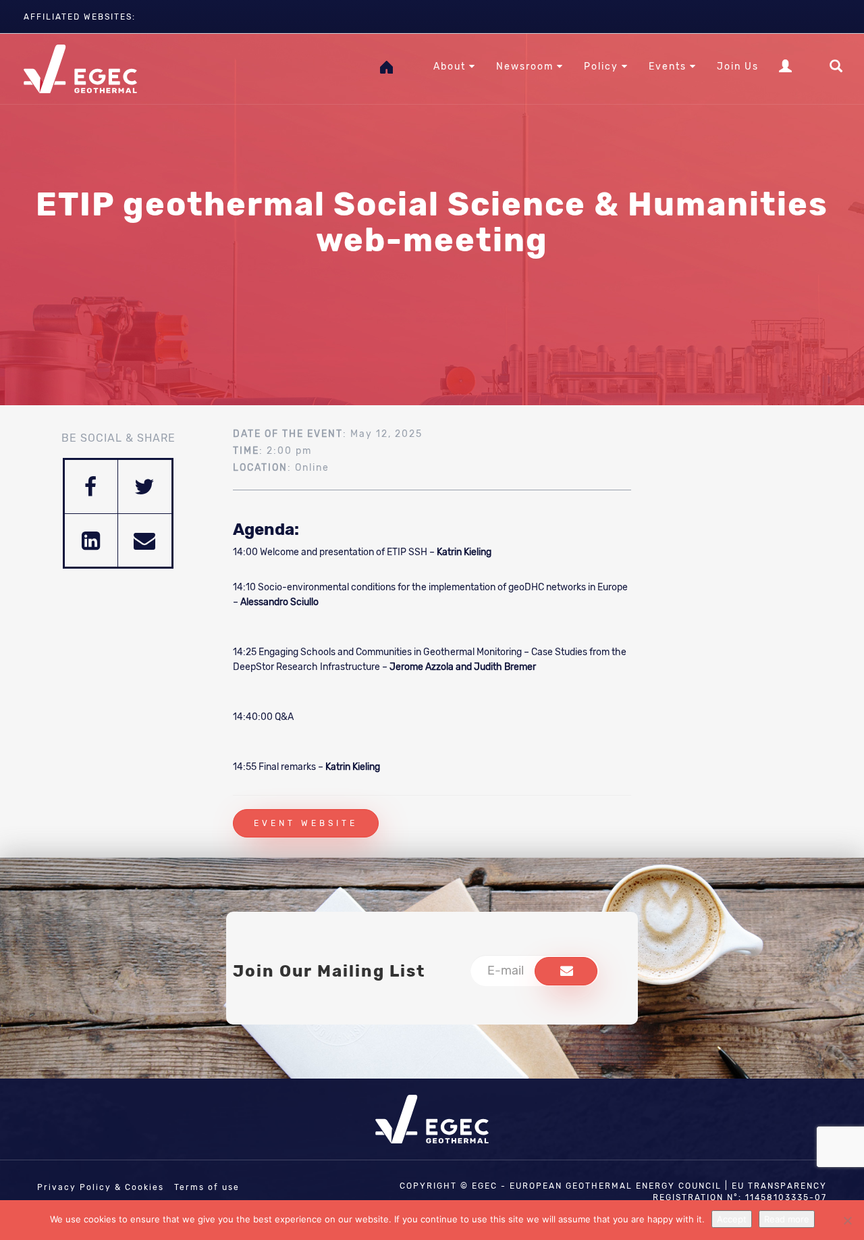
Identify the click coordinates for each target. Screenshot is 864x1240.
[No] (847, 1220)
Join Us (738, 66)
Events (669, 66)
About (451, 66)
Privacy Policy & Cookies (100, 1187)
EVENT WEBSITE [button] (306, 823)
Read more (786, 1219)
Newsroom (526, 66)
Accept (732, 1219)
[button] (566, 971)
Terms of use (207, 1187)
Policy (603, 66)
